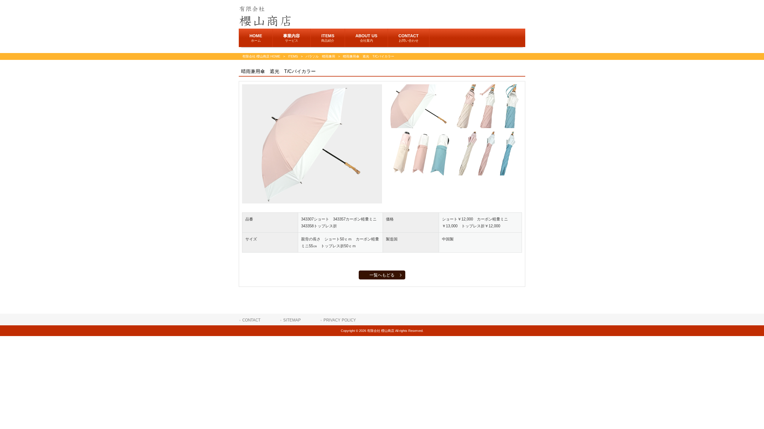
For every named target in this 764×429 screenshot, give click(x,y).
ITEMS (293, 56)
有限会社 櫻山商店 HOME (261, 56)
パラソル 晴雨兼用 (320, 56)
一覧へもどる (382, 275)
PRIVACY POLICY (340, 320)
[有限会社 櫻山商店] (265, 25)
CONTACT (251, 320)
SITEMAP (292, 320)
